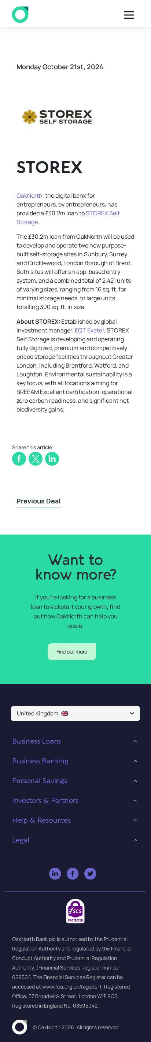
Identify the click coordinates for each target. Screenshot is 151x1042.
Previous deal (38, 500)
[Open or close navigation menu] (129, 15)
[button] (75, 713)
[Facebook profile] (73, 874)
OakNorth (29, 195)
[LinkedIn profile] (55, 874)
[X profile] (90, 874)
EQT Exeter (89, 330)
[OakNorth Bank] (20, 15)
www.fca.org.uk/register (70, 986)
